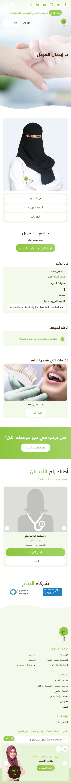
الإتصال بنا (63, 722)
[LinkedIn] (37, 5)
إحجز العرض (45, 768)
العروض (64, 701)
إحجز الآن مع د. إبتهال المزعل (35, 248)
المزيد (35, 561)
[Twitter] (58, 5)
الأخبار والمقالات (60, 665)
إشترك (9, 738)
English (26, 23)
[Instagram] (51, 5)
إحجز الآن (37, 412)
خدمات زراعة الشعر (59, 696)
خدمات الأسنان (61, 680)
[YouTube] (44, 5)
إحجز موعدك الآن (36, 447)
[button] (6, 763)
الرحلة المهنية (35, 207)
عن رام (32, 655)
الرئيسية (64, 655)
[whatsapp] (30, 5)
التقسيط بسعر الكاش (57, 660)
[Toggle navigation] (7, 23)
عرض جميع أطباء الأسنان (54, 479)
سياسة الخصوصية (26, 665)
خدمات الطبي (61, 691)
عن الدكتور (35, 198)
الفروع (65, 707)
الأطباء (32, 660)
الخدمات (35, 216)
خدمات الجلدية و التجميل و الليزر (52, 686)
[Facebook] (65, 5)
